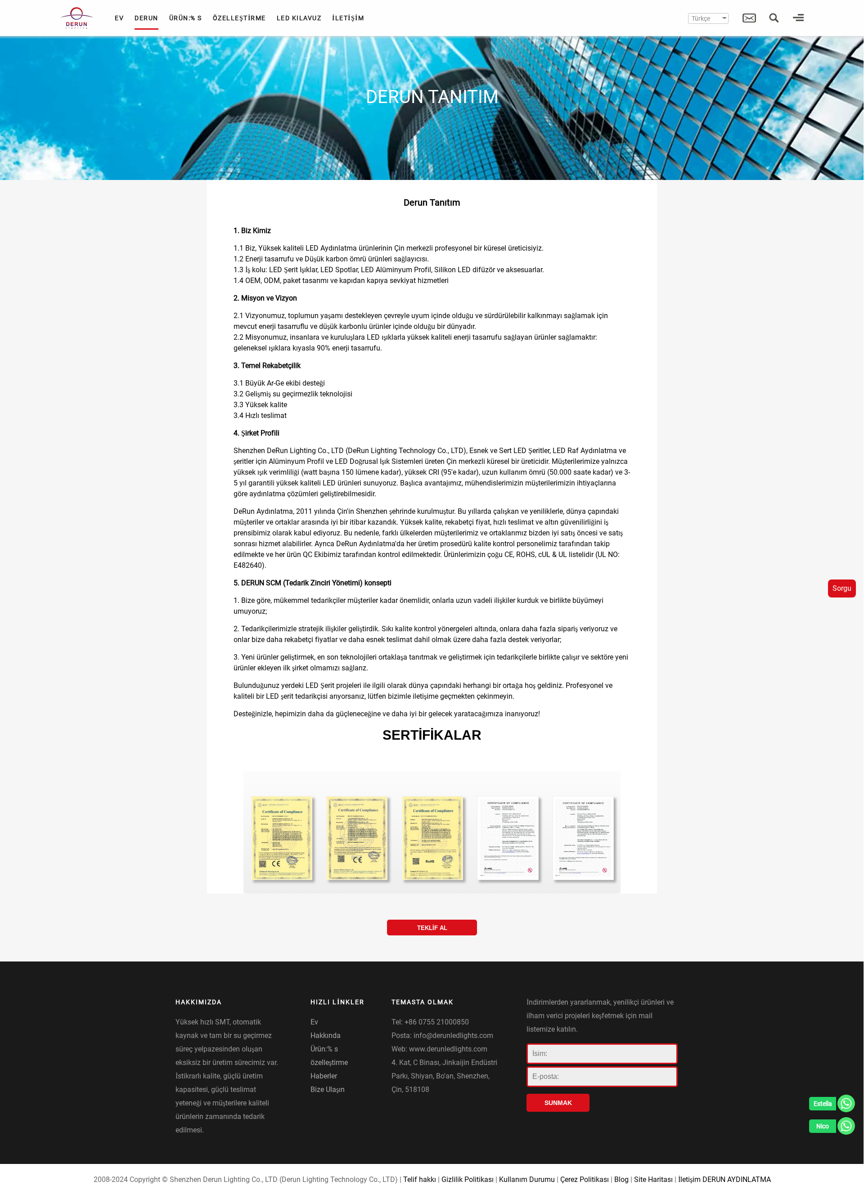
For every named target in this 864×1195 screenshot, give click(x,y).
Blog (621, 1179)
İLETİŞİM (348, 18)
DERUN (146, 18)
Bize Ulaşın (327, 1089)
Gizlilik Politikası (467, 1179)
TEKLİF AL (432, 928)
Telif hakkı (419, 1179)
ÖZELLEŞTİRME (239, 18)
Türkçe (701, 18)
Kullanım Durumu (527, 1179)
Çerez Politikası (584, 1179)
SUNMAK (558, 1102)
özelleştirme (329, 1062)
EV (119, 18)
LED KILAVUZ (299, 18)
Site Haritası (653, 1179)
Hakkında (325, 1035)
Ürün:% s (324, 1049)
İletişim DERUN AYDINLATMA (724, 1179)
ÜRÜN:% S (185, 18)
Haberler (323, 1076)
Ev (314, 1022)
